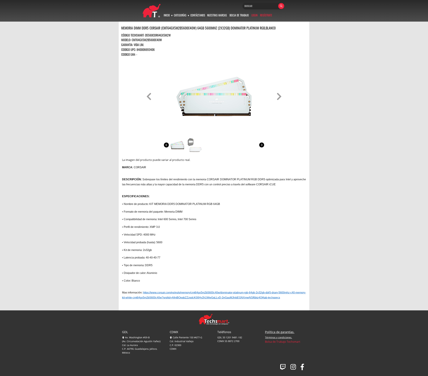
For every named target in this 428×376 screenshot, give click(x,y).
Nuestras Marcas (217, 15)
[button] (149, 96)
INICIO (167, 15)
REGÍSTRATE (266, 15)
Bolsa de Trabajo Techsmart (282, 342)
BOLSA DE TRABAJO (239, 15)
